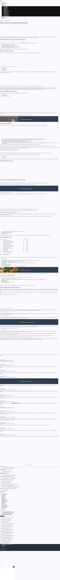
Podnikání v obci (6, 565)
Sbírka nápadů (4, 501)
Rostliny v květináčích (5, 500)
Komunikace (3, 496)
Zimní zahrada (4, 507)
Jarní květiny (3, 558)
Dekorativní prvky (4, 494)
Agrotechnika (4, 493)
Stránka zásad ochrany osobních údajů (7, 544)
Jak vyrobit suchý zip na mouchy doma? (5, 519)
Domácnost (1, 1)
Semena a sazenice (4, 502)
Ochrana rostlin (4, 498)
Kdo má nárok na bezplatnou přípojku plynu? (8, 513)
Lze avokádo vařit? (2, 491)
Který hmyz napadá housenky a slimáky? (7, 511)
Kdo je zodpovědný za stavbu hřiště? (7, 514)
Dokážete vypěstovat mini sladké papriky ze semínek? (7, 485)
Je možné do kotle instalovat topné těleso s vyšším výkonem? (8, 488)
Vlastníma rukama (4, 505)
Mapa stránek (3, 545)
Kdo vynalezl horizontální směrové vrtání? (8, 512)
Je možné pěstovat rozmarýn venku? (5, 482)
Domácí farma (4, 495)
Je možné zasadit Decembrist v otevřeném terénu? (7, 479)
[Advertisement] (26, 30)
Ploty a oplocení (4, 499)
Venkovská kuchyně (4, 504)
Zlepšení (3, 508)
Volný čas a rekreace (4, 506)
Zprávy (3, 560)
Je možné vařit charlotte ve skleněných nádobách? (7, 476)
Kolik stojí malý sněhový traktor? (4, 472)
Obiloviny (3, 497)
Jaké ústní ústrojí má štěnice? (4, 522)
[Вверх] (0, 551)
